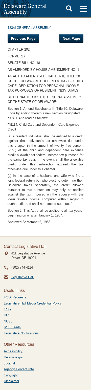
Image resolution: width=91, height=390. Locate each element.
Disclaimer (11, 381)
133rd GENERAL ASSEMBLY (29, 28)
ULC (7, 315)
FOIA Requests (15, 297)
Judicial (9, 363)
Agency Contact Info (19, 369)
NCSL (8, 321)
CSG (7, 309)
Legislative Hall (22, 277)
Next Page (71, 38)
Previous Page (23, 38)
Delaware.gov (14, 357)
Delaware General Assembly (25, 8)
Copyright (11, 375)
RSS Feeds (12, 327)
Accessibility (13, 351)
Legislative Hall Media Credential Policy (33, 303)
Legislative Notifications (21, 333)
